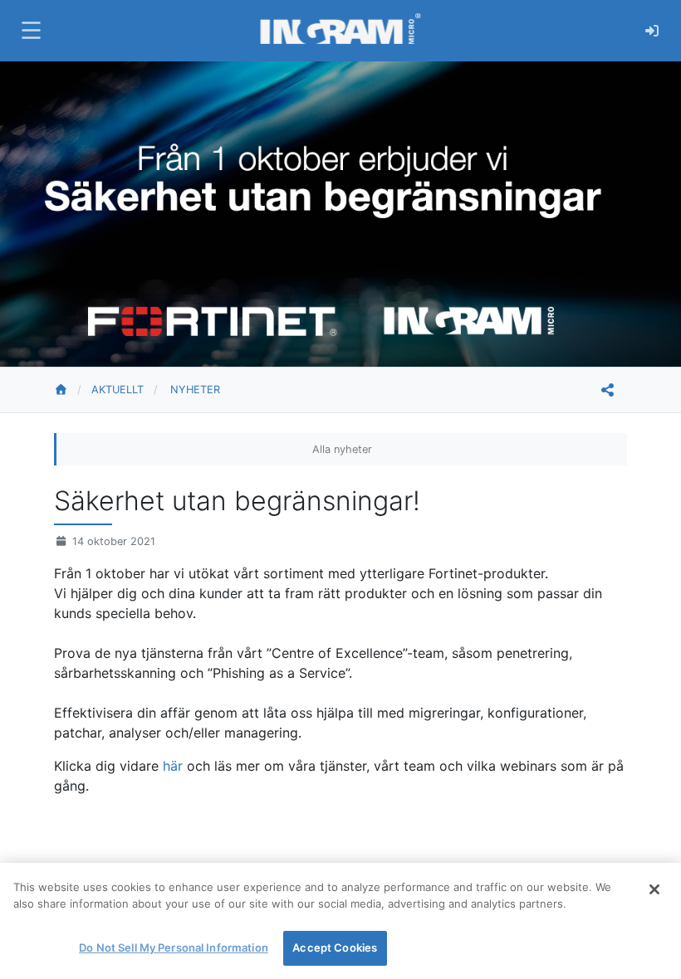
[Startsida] (72, 390)
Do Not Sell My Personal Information (173, 947)
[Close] (654, 889)
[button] (29, 30)
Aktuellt (117, 389)
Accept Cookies (334, 947)
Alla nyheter (342, 449)
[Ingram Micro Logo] (340, 30)
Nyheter (195, 389)
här (175, 765)
